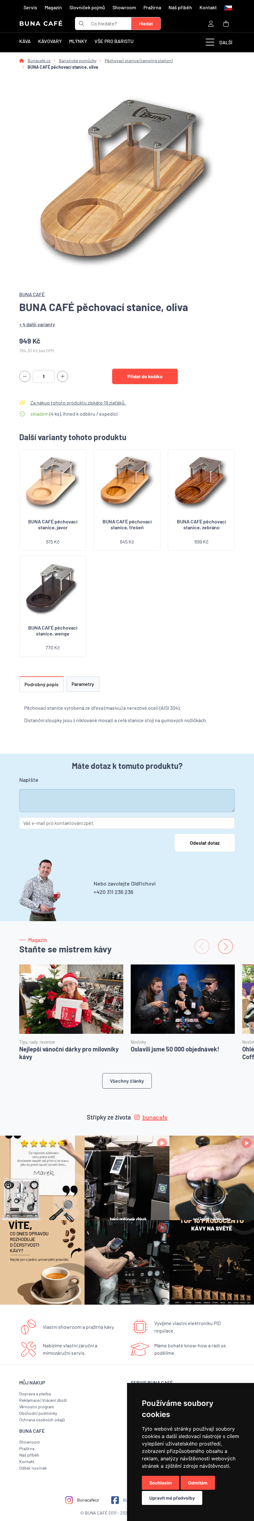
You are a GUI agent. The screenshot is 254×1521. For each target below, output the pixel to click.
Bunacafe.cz (39, 60)
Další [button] (225, 42)
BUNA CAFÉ (41, 23)
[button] (227, 7)
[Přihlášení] (211, 23)
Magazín (53, 7)
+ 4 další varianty (37, 324)
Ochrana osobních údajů (42, 1419)
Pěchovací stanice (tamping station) (139, 60)
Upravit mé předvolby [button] (172, 1498)
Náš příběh (180, 7)
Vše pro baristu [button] (114, 41)
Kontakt (208, 7)
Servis (30, 7)
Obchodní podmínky (38, 1413)
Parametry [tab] (83, 684)
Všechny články (127, 1081)
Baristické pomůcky (77, 60)
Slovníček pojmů (87, 7)
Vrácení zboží (54, 1400)
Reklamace (29, 1400)
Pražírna (152, 7)
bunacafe (155, 1117)
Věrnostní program (36, 1406)
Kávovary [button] (50, 41)
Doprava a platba (35, 1393)
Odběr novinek (33, 1468)
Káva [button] (25, 41)
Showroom (124, 7)
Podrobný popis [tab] (41, 684)
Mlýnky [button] (78, 41)
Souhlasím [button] (160, 1482)
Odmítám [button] (198, 1482)
